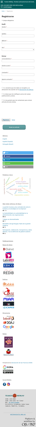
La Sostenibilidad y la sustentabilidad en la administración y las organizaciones (15, 214)
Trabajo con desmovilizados (11, 219)
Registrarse (6, 120)
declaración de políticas (26, 89)
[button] (18, 152)
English (5, 139)
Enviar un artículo (14, 127)
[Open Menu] (1, 2)
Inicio (3, 11)
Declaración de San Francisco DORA (21, 363)
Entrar (13, 120)
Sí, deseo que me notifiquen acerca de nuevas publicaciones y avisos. (16, 95)
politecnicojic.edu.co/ (18, 414)
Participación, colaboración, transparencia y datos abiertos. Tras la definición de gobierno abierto (17, 230)
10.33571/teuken (7, 7)
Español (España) (8, 141)
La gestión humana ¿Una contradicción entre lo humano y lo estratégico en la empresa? (16, 208)
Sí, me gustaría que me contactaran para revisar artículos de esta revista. (17, 101)
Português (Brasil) (8, 144)
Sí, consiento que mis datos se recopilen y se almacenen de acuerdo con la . (18, 88)
